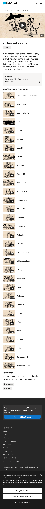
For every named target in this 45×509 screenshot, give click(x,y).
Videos (5, 10)
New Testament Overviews (19, 10)
